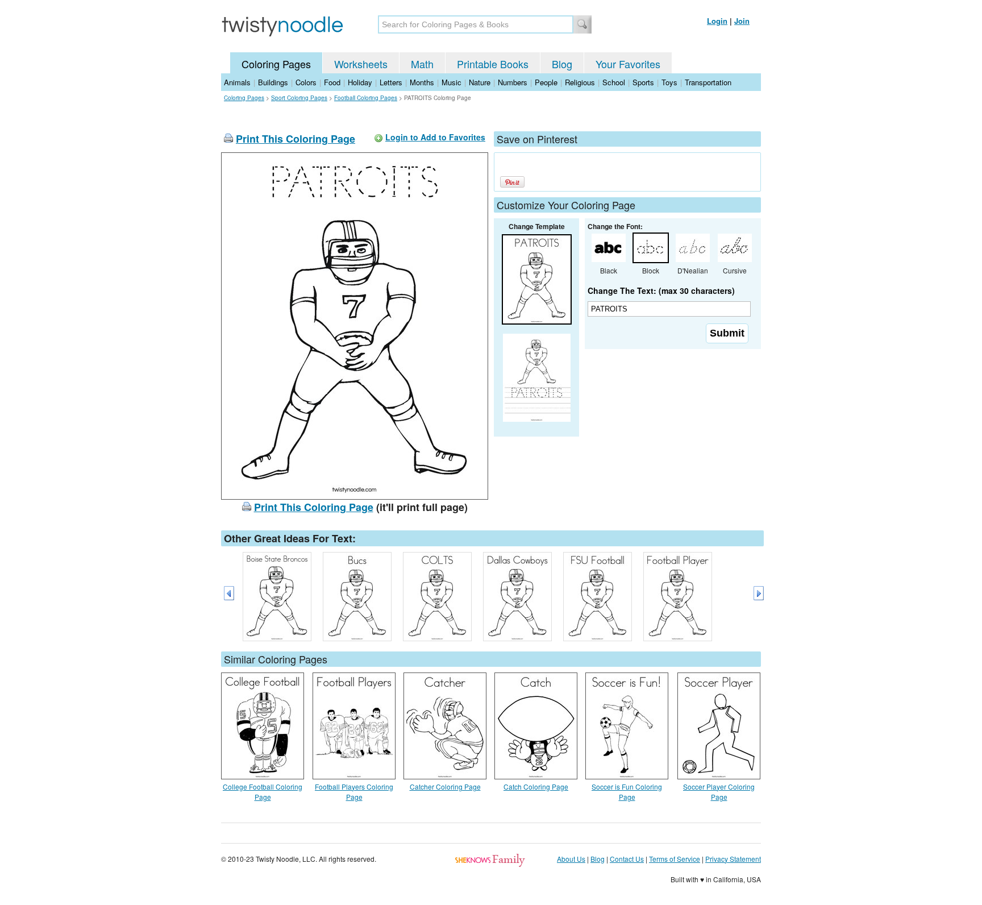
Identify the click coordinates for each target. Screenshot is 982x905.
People (546, 82)
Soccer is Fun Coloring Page (627, 792)
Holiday (360, 82)
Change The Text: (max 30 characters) (661, 290)
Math (422, 63)
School (613, 82)
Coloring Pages (276, 63)
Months (422, 82)
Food (332, 82)
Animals (237, 82)
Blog (562, 63)
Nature (479, 82)
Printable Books (493, 63)
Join (742, 20)
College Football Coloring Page (262, 792)
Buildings (273, 82)
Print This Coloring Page (295, 138)
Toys (669, 82)
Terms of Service (674, 859)
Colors (306, 82)
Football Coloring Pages (365, 98)
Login (717, 20)
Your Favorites (628, 63)
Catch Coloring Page (536, 786)
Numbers (512, 82)
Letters (391, 82)
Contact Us (627, 859)
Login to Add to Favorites (435, 137)
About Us (571, 859)
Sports (643, 82)
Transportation (708, 82)
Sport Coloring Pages (299, 98)
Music (451, 82)
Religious (580, 82)
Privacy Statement (733, 859)
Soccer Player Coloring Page (719, 792)
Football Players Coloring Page (354, 792)
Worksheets (361, 63)
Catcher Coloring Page (445, 786)
